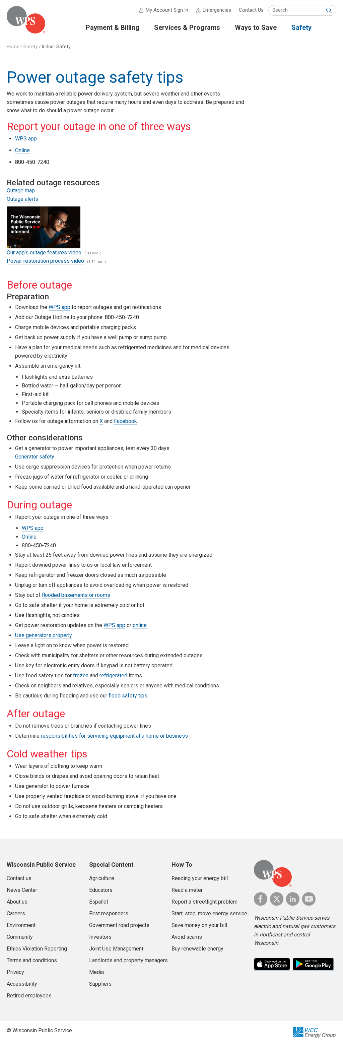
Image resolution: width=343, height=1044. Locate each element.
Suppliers (100, 984)
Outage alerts (22, 199)
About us (17, 902)
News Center (22, 890)
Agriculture (101, 878)
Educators (101, 890)
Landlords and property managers (128, 960)
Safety (30, 46)
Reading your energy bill (200, 878)
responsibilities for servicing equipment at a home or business (114, 736)
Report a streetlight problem (204, 902)
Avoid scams (187, 937)
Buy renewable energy (197, 948)
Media (96, 972)
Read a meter (187, 890)
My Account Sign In (167, 10)
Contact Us (251, 10)
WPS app (26, 138)
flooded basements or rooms (76, 595)
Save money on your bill (199, 925)
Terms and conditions (32, 960)
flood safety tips (128, 695)
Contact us (19, 878)
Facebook (125, 421)
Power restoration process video (45, 261)
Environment (21, 925)
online (140, 625)
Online (22, 150)
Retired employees (29, 995)
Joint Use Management (116, 948)
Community (20, 937)
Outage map (21, 190)
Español (98, 902)
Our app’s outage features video (44, 252)
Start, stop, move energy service (209, 913)
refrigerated (113, 675)
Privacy (15, 972)
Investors (100, 937)
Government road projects (119, 925)
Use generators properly (43, 635)
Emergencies (217, 10)
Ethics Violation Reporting (37, 948)
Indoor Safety (56, 46)
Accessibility (22, 984)
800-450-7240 (32, 162)
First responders (108, 913)
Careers (16, 913)
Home (13, 46)
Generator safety (34, 456)
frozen (80, 675)
